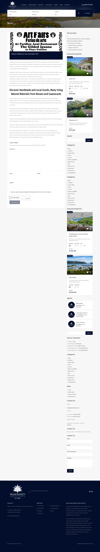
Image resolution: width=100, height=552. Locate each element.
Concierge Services (81, 313)
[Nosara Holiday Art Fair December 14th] (36, 44)
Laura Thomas (80, 322)
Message (69, 458)
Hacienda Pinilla (32, 4)
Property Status (13, 11)
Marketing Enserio (88, 543)
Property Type (35, 11)
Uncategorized (71, 172)
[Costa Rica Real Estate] (12, 7)
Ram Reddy (78, 343)
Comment (12, 149)
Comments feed (72, 394)
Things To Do (40, 57)
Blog (69, 148)
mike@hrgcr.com (80, 305)
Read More (79, 72)
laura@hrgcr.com (80, 324)
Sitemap (69, 425)
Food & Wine (71, 153)
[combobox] (18, 15)
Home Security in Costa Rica (75, 49)
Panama (56, 4)
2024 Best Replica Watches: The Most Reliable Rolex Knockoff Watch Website (78, 40)
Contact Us (67, 4)
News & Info (33, 57)
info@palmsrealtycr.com (73, 408)
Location (57, 11)
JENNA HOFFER (81, 346)
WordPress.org (71, 396)
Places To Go (71, 166)
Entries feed (71, 392)
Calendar (70, 151)
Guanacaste (40, 4)
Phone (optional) (71, 451)
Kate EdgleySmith (83, 348)
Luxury (70, 157)
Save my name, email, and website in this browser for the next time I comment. (31, 192)
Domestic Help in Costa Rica (75, 45)
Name (11, 173)
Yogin (74, 341)
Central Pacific (48, 4)
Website (12, 182)
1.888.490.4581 (77, 414)
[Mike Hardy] (71, 307)
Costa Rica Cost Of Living (74, 43)
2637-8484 (78, 307)
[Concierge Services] (71, 317)
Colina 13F (72, 79)
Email (39, 173)
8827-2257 (78, 326)
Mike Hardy (79, 303)
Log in (69, 390)
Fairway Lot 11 (73, 120)
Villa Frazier (72, 277)
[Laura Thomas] (71, 326)
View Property (80, 227)
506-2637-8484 (79, 316)
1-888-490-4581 (88, 4)
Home (28, 57)
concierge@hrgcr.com (81, 315)
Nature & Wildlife (72, 159)
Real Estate (71, 168)
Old (69, 164)
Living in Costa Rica (73, 47)
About (61, 4)
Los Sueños (24, 4)
